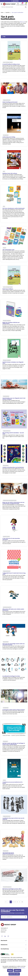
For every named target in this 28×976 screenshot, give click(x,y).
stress (4, 780)
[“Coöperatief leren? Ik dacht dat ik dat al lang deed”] (14, 559)
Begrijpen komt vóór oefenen (10, 173)
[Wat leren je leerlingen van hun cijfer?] (14, 875)
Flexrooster (5, 741)
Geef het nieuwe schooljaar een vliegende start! (13, 362)
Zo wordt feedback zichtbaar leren (11, 64)
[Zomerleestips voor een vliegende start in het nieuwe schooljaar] (14, 384)
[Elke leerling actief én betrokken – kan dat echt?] (14, 419)
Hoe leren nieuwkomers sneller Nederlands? (14, 208)
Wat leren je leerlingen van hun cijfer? (12, 889)
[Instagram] (8, 936)
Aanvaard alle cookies (14, 974)
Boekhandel (5, 850)
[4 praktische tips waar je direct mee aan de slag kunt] (14, 804)
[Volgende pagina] (19, 902)
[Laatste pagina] (22, 902)
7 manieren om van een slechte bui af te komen (12, 782)
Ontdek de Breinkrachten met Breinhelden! (13, 467)
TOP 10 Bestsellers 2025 (8, 249)
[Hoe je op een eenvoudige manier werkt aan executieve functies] (14, 630)
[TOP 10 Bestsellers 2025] (14, 236)
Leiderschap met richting (9, 137)
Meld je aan (22, 21)
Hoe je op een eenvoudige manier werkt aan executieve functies (14, 644)
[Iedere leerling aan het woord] (14, 88)
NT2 (4, 171)
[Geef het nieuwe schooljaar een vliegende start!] (14, 348)
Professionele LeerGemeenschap (9, 500)
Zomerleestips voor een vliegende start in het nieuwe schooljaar (14, 399)
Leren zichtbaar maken (7, 62)
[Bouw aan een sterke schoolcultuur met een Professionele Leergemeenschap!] (14, 488)
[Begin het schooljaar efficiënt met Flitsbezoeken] (14, 308)
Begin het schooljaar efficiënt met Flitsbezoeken (11, 323)
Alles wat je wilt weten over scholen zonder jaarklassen (13, 609)
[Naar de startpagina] (9, 4)
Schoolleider (5, 135)
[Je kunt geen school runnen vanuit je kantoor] (14, 695)
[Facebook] (2, 936)
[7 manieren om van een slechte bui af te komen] (14, 768)
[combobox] (12, 7)
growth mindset (6, 536)
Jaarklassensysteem (7, 607)
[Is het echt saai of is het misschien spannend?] (14, 524)
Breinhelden (5, 465)
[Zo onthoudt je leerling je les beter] (14, 664)
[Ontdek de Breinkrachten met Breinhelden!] (14, 453)
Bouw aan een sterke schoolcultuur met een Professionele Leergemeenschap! (13, 503)
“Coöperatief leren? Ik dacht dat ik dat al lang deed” (14, 573)
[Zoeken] (25, 7)
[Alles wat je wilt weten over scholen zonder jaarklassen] (14, 595)
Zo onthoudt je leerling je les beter (11, 676)
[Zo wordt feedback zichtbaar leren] (14, 50)
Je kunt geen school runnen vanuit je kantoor (14, 709)
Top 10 (4, 247)
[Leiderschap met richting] (14, 123)
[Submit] (25, 916)
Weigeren (10, 970)
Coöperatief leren (6, 100)
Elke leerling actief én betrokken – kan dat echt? (13, 433)
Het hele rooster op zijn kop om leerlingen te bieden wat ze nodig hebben (14, 744)
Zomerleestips (6, 396)
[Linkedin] (5, 936)
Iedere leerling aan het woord (10, 102)
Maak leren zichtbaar (8, 289)
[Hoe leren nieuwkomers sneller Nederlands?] (14, 194)
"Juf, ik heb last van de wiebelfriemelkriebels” (8, 853)
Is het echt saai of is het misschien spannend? (11, 539)
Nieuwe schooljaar (6, 320)
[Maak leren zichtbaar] (14, 275)
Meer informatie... (21, 967)
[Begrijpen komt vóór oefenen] (14, 159)
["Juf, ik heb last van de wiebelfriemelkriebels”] (14, 839)
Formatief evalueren (7, 886)
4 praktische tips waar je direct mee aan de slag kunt (13, 819)
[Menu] (1, 4)
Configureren (17, 970)
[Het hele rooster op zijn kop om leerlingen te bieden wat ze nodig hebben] (14, 729)
